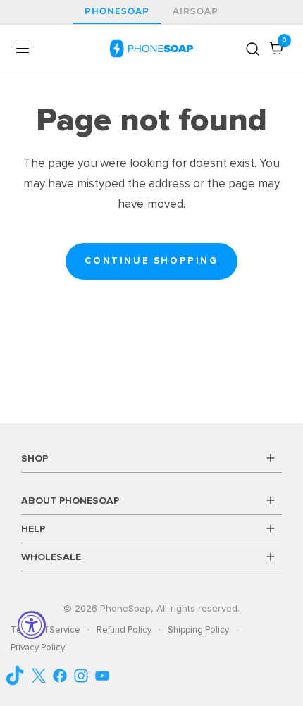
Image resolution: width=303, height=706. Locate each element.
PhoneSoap (117, 11)
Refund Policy (124, 630)
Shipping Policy (198, 630)
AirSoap (196, 11)
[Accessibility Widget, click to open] (32, 625)
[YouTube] (17, 675)
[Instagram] (81, 676)
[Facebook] (60, 675)
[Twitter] (39, 676)
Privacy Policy (38, 647)
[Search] (252, 49)
